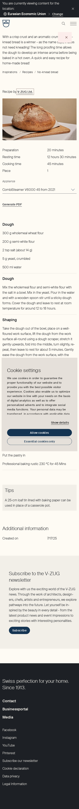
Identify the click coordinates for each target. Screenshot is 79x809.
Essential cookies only (39, 441)
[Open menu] (73, 23)
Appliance (8, 181)
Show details (60, 422)
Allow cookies (39, 433)
